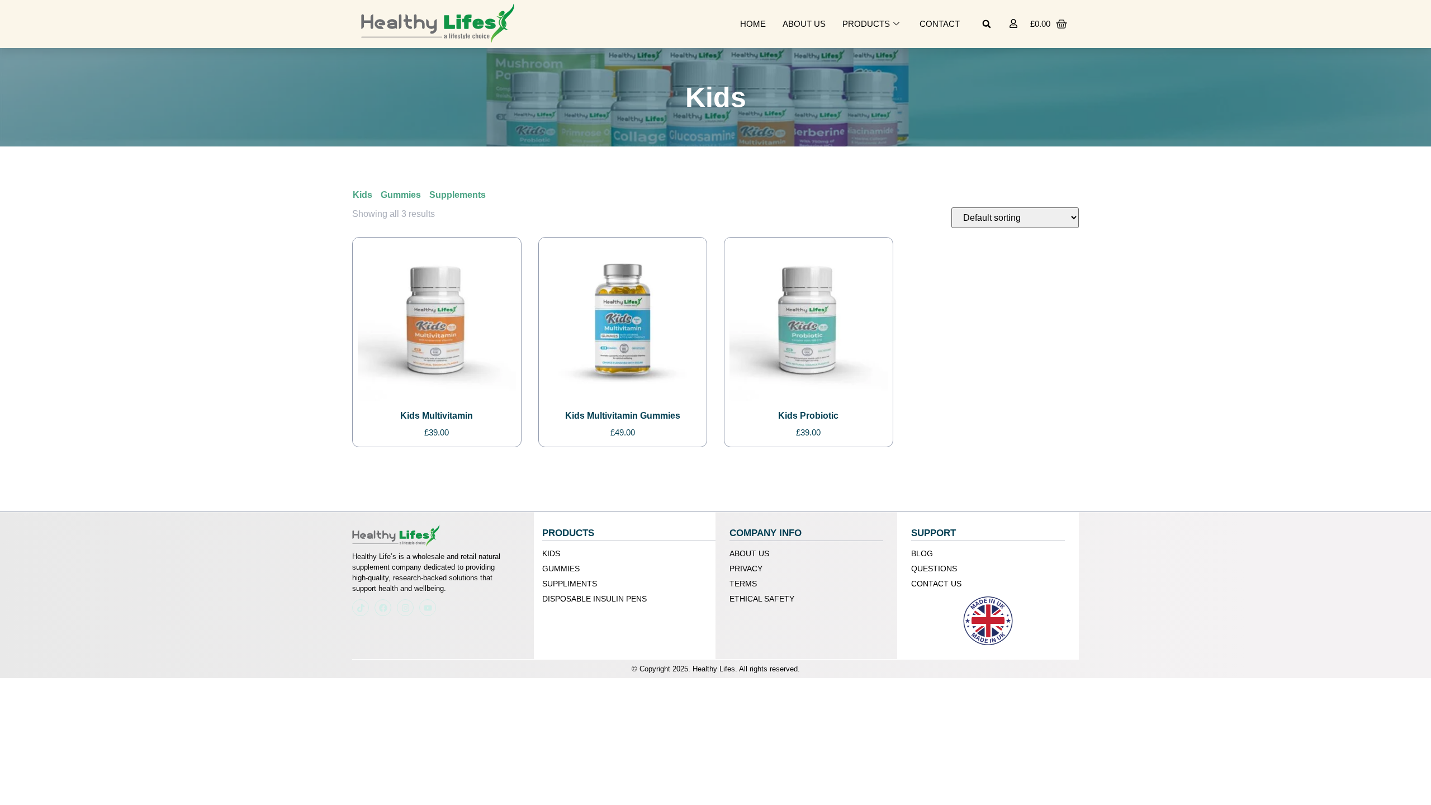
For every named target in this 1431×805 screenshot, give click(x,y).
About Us (804, 24)
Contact (940, 24)
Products (866, 24)
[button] (987, 24)
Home (753, 24)
